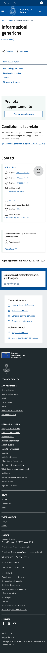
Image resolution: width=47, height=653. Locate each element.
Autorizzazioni (7, 481)
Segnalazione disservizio (12, 581)
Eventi (4, 525)
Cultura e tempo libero (11, 432)
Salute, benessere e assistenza (14, 477)
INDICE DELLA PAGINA (10, 61)
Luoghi (4, 521)
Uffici (4, 398)
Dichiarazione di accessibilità (13, 605)
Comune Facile (8, 644)
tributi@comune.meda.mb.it (15, 191)
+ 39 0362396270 (22, 209)
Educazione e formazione (12, 460)
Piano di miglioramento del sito (14, 609)
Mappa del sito (8, 637)
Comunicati (6, 503)
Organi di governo (9, 390)
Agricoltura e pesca (9, 485)
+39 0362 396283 (22, 178)
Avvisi (4, 507)
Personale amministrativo (12, 410)
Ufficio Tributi (10, 167)
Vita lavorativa (8, 436)
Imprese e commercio (10, 440)
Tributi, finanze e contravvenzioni (15, 469)
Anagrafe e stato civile (11, 428)
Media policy (7, 633)
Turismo (5, 452)
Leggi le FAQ (7, 572)
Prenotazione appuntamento (13, 576)
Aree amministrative (10, 394)
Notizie (4, 499)
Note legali (6, 597)
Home (4, 20)
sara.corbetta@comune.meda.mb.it (17, 217)
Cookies (5, 601)
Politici (4, 406)
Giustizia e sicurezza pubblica (13, 465)
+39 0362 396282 (22, 173)
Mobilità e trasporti (9, 456)
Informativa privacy (10, 593)
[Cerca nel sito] (40, 11)
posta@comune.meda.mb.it (19, 547)
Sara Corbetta (14, 200)
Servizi (10, 20)
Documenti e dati (9, 414)
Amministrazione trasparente (14, 589)
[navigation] (2, 10)
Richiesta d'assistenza (11, 585)
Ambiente (6, 473)
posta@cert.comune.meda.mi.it (29, 552)
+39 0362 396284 (22, 183)
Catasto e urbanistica (10, 448)
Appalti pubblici (8, 444)
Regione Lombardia (10, 3)
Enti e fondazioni (8, 402)
